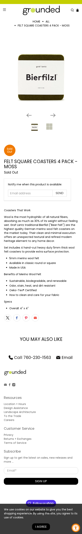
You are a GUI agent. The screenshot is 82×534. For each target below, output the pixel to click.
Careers (9, 420)
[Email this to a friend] (35, 317)
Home (36, 21)
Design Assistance (16, 408)
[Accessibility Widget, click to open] (76, 528)
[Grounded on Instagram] (13, 385)
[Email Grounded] (5, 385)
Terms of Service (15, 443)
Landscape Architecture (20, 412)
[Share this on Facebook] (16, 317)
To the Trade (12, 416)
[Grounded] (41, 10)
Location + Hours (15, 404)
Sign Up (41, 481)
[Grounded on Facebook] (9, 385)
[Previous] (29, 115)
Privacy (8, 435)
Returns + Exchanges (17, 439)
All (48, 21)
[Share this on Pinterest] (26, 317)
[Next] (53, 115)
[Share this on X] (7, 317)
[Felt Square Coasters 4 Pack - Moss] (41, 73)
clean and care (29, 295)
